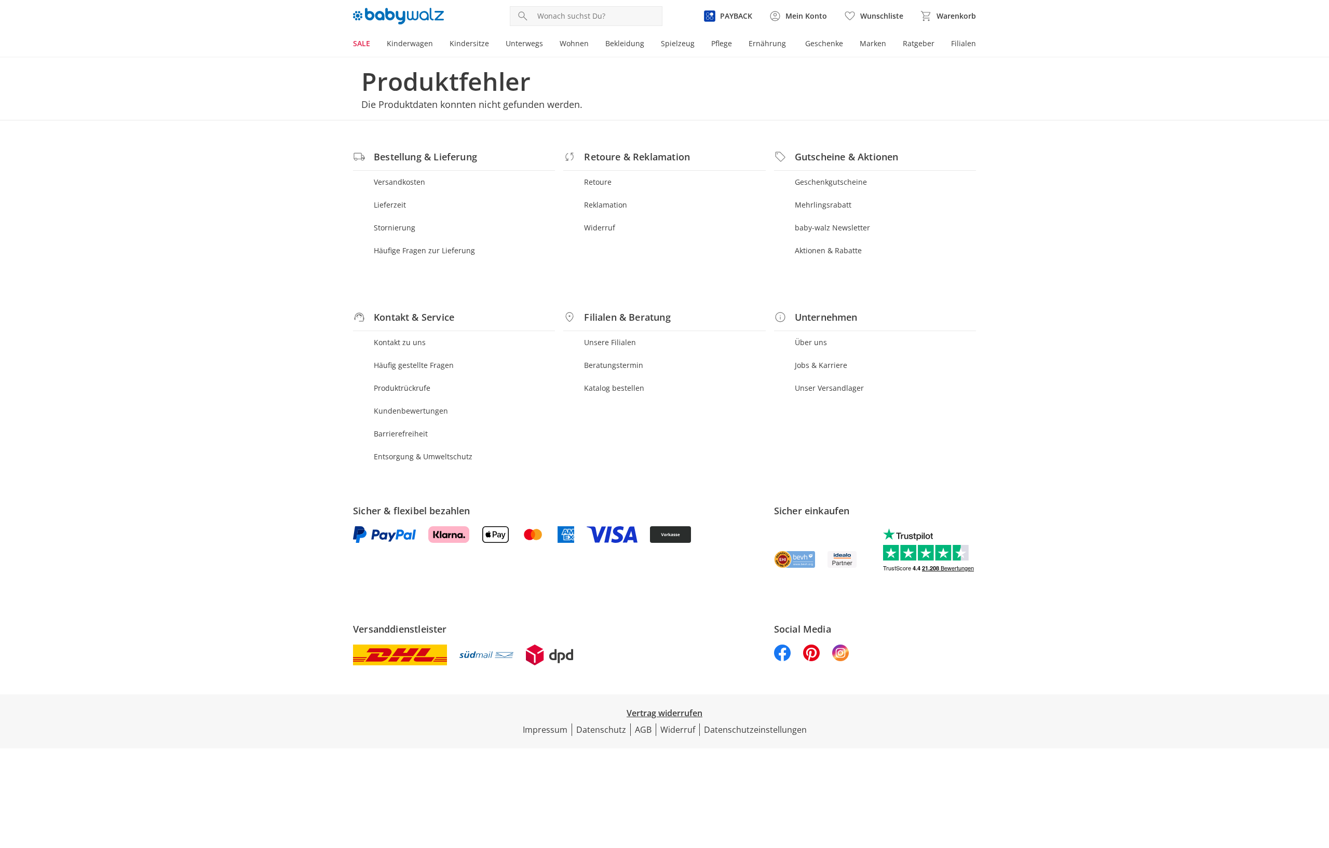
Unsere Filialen (610, 342)
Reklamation (605, 205)
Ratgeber (918, 43)
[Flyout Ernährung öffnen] (790, 44)
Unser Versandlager (829, 388)
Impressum (545, 729)
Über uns (811, 342)
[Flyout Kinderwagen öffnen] (437, 44)
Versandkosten (399, 182)
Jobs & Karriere (821, 365)
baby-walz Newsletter (832, 227)
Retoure (598, 182)
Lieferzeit (390, 205)
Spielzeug (678, 43)
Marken (873, 43)
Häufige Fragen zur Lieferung (424, 250)
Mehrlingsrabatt (823, 205)
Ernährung (767, 43)
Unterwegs (524, 43)
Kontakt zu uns (400, 342)
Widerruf (599, 227)
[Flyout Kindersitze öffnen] (493, 44)
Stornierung (394, 227)
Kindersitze (469, 43)
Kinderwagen (410, 43)
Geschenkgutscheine (831, 182)
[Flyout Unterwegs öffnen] (547, 44)
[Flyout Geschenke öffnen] (847, 44)
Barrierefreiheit (401, 434)
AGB (643, 729)
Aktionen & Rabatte (828, 250)
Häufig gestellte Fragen (414, 365)
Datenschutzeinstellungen (755, 729)
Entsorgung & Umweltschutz (423, 456)
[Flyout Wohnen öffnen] (593, 44)
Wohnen (574, 43)
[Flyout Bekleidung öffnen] (648, 44)
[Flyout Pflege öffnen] (736, 44)
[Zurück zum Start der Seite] (1316, 773)
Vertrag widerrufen (664, 713)
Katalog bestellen (614, 388)
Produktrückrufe (402, 388)
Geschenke (824, 43)
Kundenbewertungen (411, 411)
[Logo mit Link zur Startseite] (398, 16)
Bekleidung (624, 43)
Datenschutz (601, 729)
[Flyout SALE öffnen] (374, 44)
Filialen (963, 43)
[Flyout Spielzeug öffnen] (699, 44)
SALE (361, 43)
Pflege (721, 43)
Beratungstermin (613, 365)
